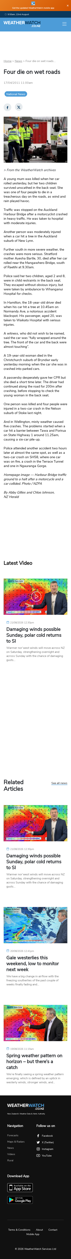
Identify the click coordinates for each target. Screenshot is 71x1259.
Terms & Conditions (19, 1230)
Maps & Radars (16, 1141)
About (39, 1230)
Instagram (47, 1149)
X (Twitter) (48, 1142)
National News (15, 94)
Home (7, 61)
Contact (52, 1230)
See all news (59, 783)
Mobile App (32, 1234)
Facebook (47, 1136)
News (18, 61)
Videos (11, 1154)
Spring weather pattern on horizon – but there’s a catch (34, 1061)
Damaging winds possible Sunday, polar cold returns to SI (33, 635)
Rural (10, 1160)
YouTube (47, 1155)
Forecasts (12, 1135)
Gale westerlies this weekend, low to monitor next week (32, 963)
